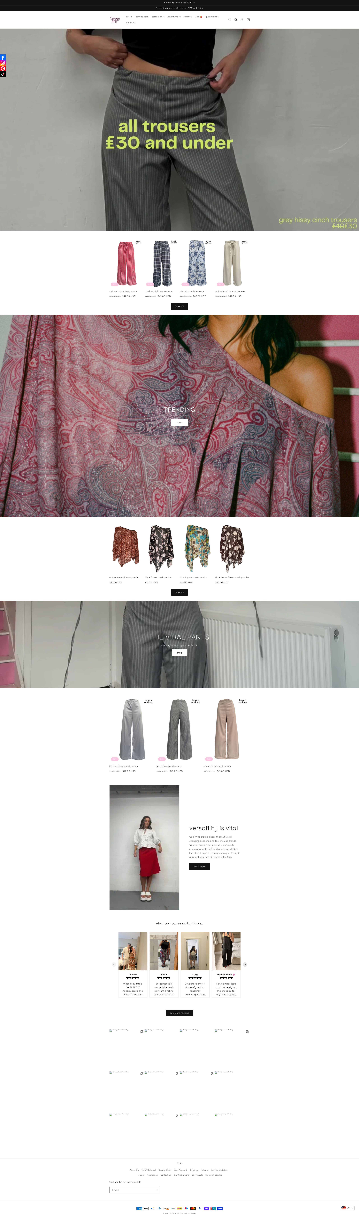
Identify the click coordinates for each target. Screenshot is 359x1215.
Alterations (152, 1175)
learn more (200, 866)
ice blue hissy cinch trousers (123, 766)
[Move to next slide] (245, 964)
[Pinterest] (3, 68)
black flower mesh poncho (158, 577)
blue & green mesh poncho (193, 577)
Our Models (197, 1175)
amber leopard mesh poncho (124, 577)
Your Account (180, 1170)
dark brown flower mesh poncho (232, 577)
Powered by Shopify (188, 1214)
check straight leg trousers (158, 291)
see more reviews (179, 1013)
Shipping (194, 1170)
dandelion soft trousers (192, 291)
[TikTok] (3, 74)
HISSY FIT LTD (175, 1214)
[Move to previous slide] (114, 964)
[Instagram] (3, 63)
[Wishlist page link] (229, 19)
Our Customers (181, 1175)
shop (179, 422)
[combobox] (347, 1208)
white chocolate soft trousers (230, 291)
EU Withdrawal (148, 1170)
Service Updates (219, 1170)
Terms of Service (214, 1175)
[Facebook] (3, 57)
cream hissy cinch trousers (217, 766)
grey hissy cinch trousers (169, 766)
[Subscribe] (157, 1190)
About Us (134, 1170)
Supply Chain (165, 1170)
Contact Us (165, 1175)
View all (179, 306)
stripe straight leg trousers (123, 291)
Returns (204, 1170)
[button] (158, 17)
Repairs (140, 1175)
